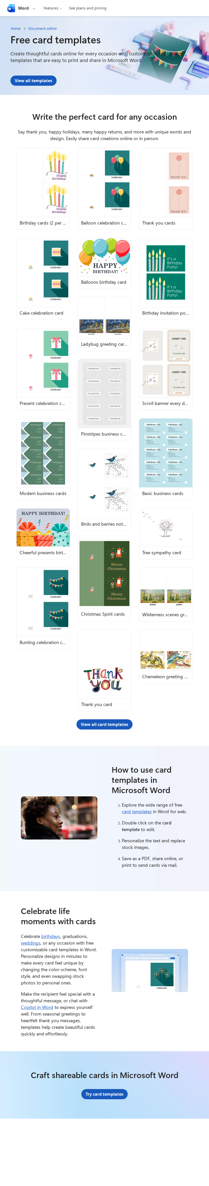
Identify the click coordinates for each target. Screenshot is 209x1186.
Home (16, 28)
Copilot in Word (37, 1007)
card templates (137, 811)
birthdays (50, 936)
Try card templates (104, 1094)
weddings (31, 943)
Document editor (42, 28)
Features (51, 8)
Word (23, 8)
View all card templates (104, 724)
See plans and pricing (88, 8)
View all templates (33, 80)
